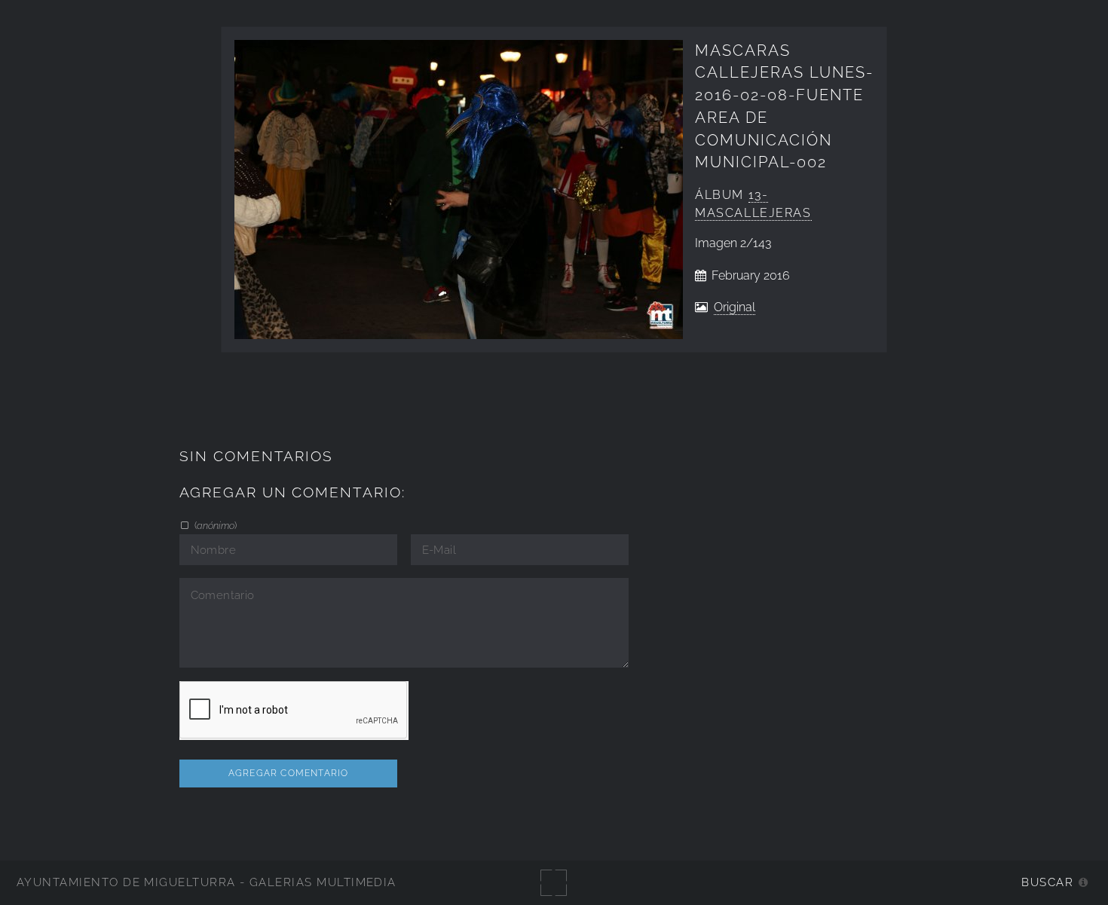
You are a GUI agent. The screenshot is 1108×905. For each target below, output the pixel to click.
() (214, 525)
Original (734, 307)
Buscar (1047, 882)
